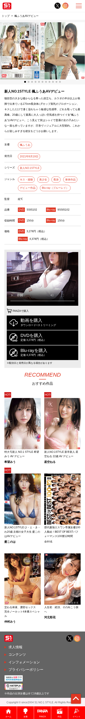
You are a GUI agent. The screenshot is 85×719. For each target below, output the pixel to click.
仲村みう (10, 621)
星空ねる (50, 461)
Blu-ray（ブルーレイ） (55, 187)
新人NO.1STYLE (29, 168)
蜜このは (10, 541)
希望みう (10, 461)
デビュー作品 (28, 187)
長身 (56, 179)
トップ (6, 15)
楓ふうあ (25, 144)
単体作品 (70, 179)
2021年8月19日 (29, 156)
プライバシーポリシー (25, 669)
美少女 (43, 179)
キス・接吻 (26, 179)
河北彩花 (50, 617)
